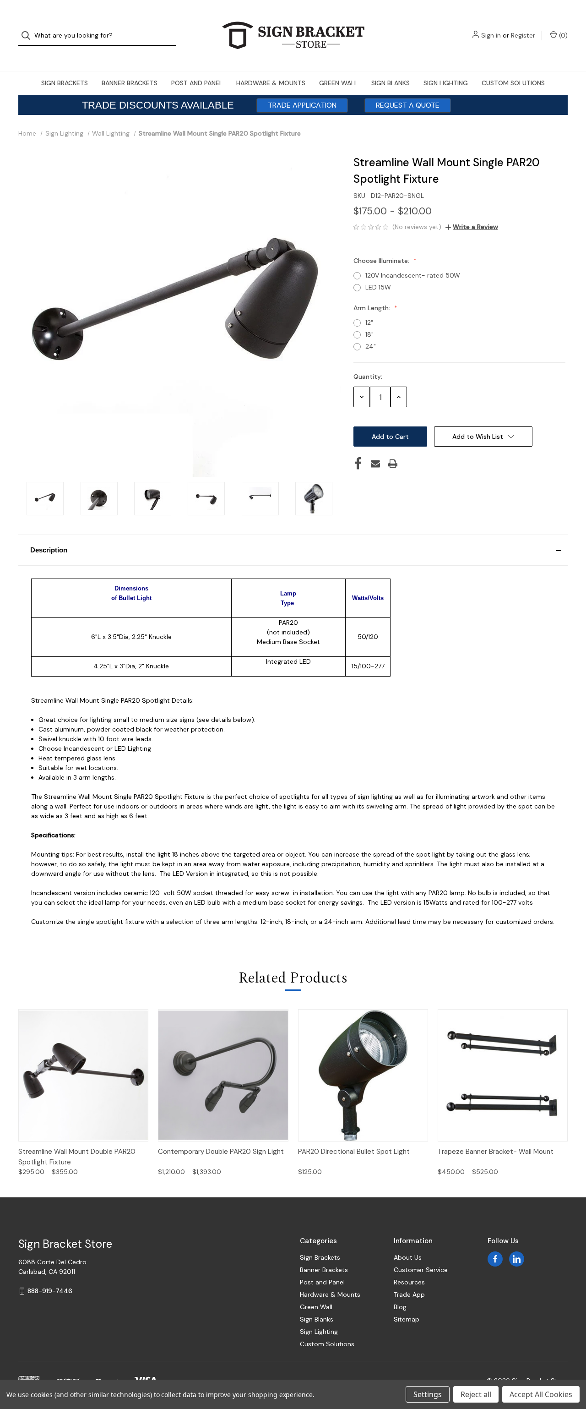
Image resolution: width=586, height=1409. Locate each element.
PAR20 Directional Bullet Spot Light (354, 1151)
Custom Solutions (513, 83)
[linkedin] (517, 1259)
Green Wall (338, 83)
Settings (427, 1394)
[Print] (392, 463)
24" (370, 346)
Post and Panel (196, 83)
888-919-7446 (49, 1291)
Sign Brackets (64, 83)
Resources (409, 1282)
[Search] (28, 35)
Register (523, 35)
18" (369, 334)
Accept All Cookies (541, 1394)
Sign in (491, 35)
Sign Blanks (390, 83)
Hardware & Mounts (270, 83)
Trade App (409, 1294)
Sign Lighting (445, 83)
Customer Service (421, 1270)
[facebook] (495, 1259)
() (562, 35)
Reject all (476, 1394)
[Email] (375, 463)
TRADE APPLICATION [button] (302, 105)
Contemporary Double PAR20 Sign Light (221, 1151)
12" (369, 322)
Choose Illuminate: (382, 261)
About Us (408, 1257)
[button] (293, 550)
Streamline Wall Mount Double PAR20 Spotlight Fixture (77, 1157)
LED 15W (378, 287)
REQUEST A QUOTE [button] (408, 105)
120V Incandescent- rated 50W (412, 275)
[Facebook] (358, 463)
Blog (400, 1307)
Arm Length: (372, 308)
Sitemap (406, 1319)
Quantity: (367, 376)
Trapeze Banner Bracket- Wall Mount (495, 1151)
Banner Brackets (129, 83)
